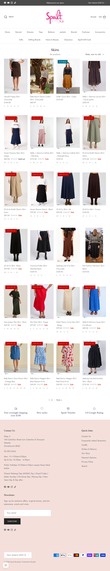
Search (84, 466)
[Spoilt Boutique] (55, 17)
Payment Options (89, 457)
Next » (59, 399)
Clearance (68, 39)
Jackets (63, 32)
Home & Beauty (52, 39)
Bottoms (51, 32)
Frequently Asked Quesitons (94, 440)
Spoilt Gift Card (84, 39)
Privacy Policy (87, 461)
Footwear (86, 32)
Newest (18, 32)
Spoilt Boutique (15, 562)
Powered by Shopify (29, 562)
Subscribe (12, 521)
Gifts (21, 39)
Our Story (86, 453)
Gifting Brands (34, 39)
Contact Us (86, 436)
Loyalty (84, 444)
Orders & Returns (89, 449)
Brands (74, 32)
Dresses (30, 32)
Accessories (100, 32)
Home (7, 32)
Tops (41, 32)
